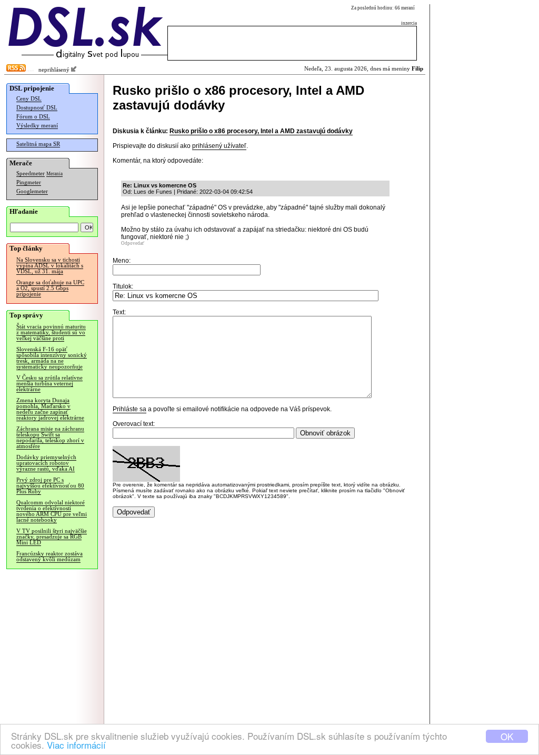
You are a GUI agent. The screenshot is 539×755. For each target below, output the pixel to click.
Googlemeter (32, 191)
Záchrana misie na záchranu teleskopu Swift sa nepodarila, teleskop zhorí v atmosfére (50, 437)
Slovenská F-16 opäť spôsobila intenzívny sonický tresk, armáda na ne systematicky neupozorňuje (51, 358)
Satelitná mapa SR (38, 144)
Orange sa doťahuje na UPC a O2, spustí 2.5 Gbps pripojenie (50, 288)
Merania (54, 173)
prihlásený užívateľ (219, 146)
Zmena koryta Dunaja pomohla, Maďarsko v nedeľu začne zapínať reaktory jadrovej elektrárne (50, 409)
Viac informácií (76, 744)
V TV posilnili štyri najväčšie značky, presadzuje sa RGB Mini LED (51, 536)
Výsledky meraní (37, 125)
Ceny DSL (29, 99)
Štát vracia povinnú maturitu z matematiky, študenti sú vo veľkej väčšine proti (51, 332)
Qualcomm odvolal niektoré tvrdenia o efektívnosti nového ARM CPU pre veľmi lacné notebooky (51, 511)
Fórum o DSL (33, 117)
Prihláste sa (129, 409)
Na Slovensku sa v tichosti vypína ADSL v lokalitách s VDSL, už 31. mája (49, 265)
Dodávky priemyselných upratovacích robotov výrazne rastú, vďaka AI (46, 463)
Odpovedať (132, 243)
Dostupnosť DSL (36, 108)
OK (507, 736)
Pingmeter (28, 182)
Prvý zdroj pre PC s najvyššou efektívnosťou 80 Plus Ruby (50, 485)
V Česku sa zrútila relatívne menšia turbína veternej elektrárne (49, 383)
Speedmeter (30, 173)
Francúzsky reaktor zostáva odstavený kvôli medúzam (49, 556)
